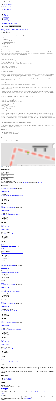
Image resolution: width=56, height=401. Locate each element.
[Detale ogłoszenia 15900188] (8, 265)
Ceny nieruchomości (8, 4)
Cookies (50, 391)
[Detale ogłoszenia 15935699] (8, 188)
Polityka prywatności (42, 391)
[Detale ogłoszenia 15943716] (8, 284)
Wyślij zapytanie (4, 182)
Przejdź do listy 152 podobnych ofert (9, 361)
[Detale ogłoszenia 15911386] (8, 341)
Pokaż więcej (17, 126)
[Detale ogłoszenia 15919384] (8, 303)
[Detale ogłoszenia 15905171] (8, 246)
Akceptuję (3, 399)
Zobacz (2, 206)
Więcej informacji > (27, 398)
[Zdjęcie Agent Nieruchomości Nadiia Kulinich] (10, 214)
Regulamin (33, 391)
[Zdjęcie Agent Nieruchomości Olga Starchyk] (10, 272)
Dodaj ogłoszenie (8, 379)
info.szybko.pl (4, 389)
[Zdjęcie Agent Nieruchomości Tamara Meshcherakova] (12, 195)
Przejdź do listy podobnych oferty (9, 23)
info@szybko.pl (4, 388)
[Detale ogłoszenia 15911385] (8, 226)
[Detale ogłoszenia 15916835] (8, 322)
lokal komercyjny (5, 191)
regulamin (25, 182)
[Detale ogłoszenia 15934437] (8, 207)
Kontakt (2, 393)
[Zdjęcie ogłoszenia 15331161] (6, 30)
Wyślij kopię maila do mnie (8, 181)
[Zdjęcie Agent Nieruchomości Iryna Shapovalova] (11, 310)
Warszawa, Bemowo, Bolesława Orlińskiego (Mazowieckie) (14, 29)
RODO (40, 182)
